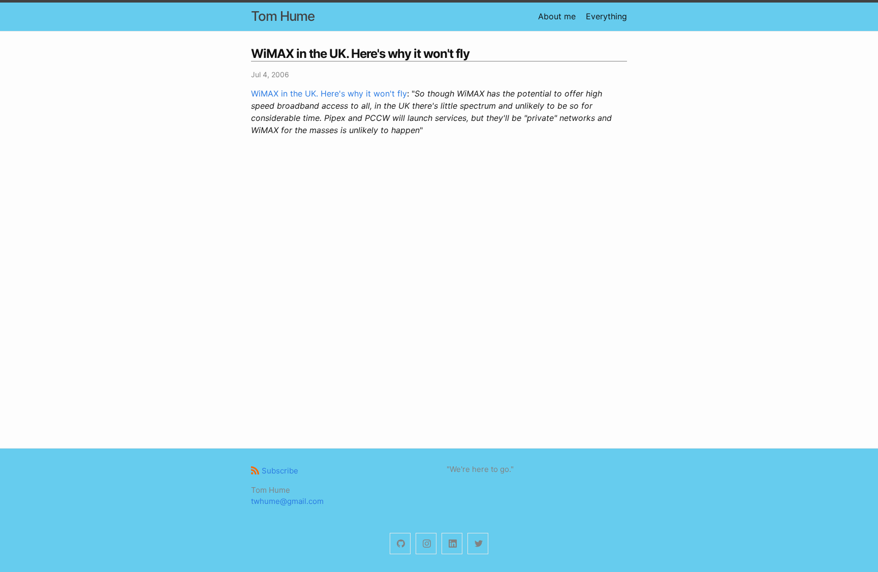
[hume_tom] (426, 544)
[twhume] (400, 544)
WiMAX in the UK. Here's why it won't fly (329, 93)
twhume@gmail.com (287, 501)
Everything (606, 16)
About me (557, 16)
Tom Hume (283, 16)
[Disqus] (439, 291)
